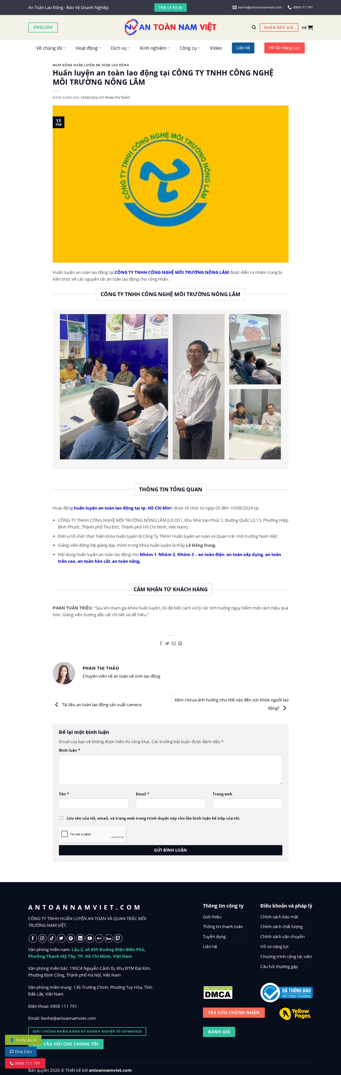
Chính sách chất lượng (281, 926)
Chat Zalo (23, 1051)
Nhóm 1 (148, 554)
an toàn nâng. (126, 561)
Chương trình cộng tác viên (286, 956)
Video (216, 48)
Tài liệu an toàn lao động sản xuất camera (101, 704)
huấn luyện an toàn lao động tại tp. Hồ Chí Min (122, 508)
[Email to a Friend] (173, 643)
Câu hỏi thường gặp (279, 966)
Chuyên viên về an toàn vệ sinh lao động (121, 676)
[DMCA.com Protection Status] (218, 991)
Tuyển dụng (214, 936)
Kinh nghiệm (153, 48)
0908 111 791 (63, 1006)
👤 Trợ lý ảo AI (23, 1039)
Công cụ (188, 48)
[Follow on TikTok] (52, 938)
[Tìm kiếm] (254, 27)
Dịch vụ (119, 48)
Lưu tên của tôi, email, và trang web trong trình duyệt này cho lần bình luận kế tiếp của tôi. (153, 818)
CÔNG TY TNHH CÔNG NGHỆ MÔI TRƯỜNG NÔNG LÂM (172, 272)
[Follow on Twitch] (118, 938)
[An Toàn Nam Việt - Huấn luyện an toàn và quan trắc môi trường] (170, 27)
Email (142, 793)
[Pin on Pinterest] (180, 643)
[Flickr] (99, 938)
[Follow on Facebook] (33, 938)
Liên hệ (210, 946)
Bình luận (69, 750)
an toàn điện (211, 554)
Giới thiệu (212, 917)
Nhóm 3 (185, 554)
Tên (64, 793)
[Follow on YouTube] (89, 938)
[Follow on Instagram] (42, 938)
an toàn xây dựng (244, 554)
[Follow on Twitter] (61, 938)
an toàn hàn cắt (94, 561)
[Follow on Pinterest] (70, 938)
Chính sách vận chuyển (282, 936)
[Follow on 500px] (108, 938)
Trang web (222, 793)
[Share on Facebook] (161, 643)
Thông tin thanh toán (223, 926)
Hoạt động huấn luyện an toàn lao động (91, 65)
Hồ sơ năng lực (274, 946)
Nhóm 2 (167, 554)
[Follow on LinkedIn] (80, 938)
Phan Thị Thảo (117, 97)
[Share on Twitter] (167, 643)
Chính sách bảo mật (279, 917)
